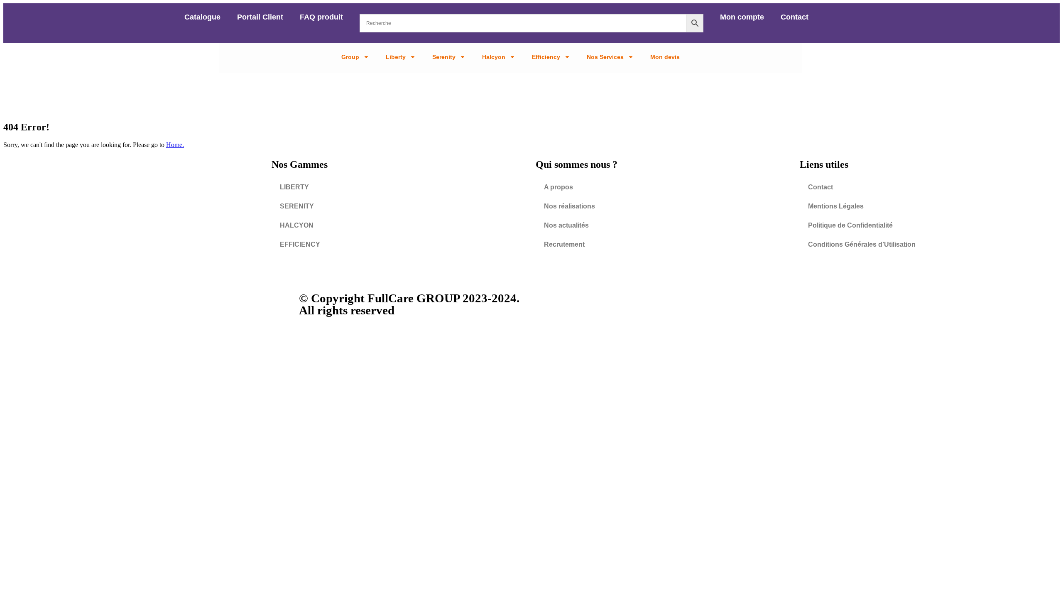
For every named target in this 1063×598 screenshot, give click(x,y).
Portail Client (260, 17)
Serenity (444, 57)
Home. (175, 144)
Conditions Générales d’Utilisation (862, 244)
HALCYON (297, 225)
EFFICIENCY (300, 244)
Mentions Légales (836, 206)
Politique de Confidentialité (850, 225)
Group (350, 57)
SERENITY (297, 206)
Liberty (396, 57)
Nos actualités (566, 225)
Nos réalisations (569, 206)
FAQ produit (321, 17)
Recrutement (564, 244)
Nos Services (605, 57)
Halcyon (493, 57)
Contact (794, 17)
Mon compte (742, 17)
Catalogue (202, 17)
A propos (558, 187)
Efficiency (546, 57)
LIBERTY (294, 187)
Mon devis (665, 57)
